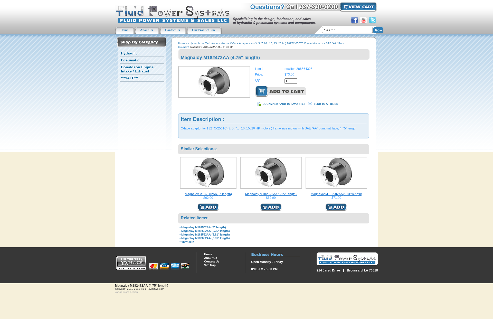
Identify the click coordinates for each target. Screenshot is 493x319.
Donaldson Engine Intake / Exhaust (137, 69)
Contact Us (211, 261)
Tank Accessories (215, 43)
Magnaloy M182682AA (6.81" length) (205, 238)
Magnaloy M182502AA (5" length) (208, 194)
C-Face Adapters (240, 43)
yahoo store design (126, 291)
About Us (210, 257)
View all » (187, 241)
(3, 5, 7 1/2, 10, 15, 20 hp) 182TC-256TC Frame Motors (287, 43)
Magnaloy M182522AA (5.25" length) (271, 194)
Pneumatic (130, 60)
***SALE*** (129, 78)
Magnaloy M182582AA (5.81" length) (336, 194)
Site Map (210, 265)
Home (181, 43)
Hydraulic (129, 53)
